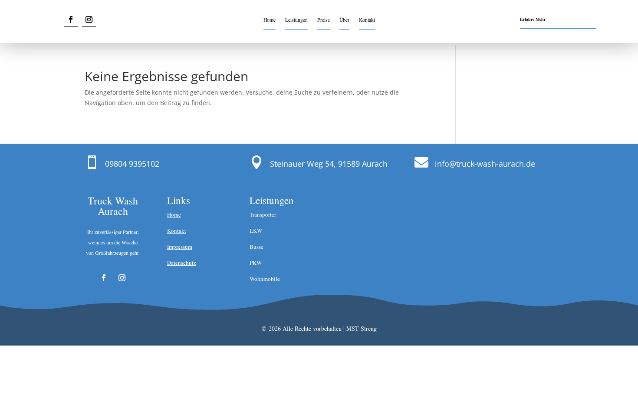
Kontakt (367, 20)
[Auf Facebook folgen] (71, 20)
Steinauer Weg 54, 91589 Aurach (329, 163)
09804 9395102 (132, 163)
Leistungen (296, 20)
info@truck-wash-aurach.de (485, 163)
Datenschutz (181, 263)
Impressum (179, 246)
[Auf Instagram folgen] (89, 20)
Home (269, 20)
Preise (323, 20)
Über (344, 20)
